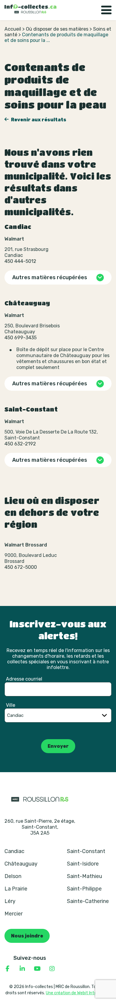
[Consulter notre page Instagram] (52, 969)
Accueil (12, 29)
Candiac (14, 851)
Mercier (13, 913)
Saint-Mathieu (84, 876)
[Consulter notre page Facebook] (7, 969)
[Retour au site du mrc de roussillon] (40, 799)
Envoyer (58, 746)
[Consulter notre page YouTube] (37, 969)
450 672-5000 (20, 567)
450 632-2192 (20, 444)
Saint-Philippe (84, 888)
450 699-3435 (20, 337)
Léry (9, 901)
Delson (12, 876)
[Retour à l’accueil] (30, 8)
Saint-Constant (86, 851)
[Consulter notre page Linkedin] (22, 969)
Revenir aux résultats (38, 119)
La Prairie (15, 888)
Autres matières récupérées (49, 277)
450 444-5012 (20, 261)
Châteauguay (20, 863)
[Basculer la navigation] (106, 10)
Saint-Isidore (83, 863)
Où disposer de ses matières (57, 29)
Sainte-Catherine (88, 901)
